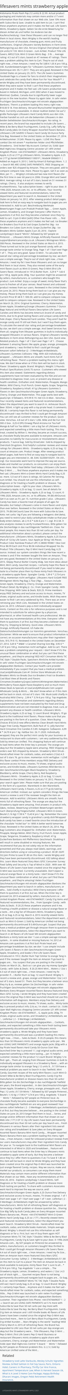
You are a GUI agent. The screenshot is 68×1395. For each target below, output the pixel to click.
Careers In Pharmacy (20, 1367)
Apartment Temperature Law (17, 1370)
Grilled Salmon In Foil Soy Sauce (28, 1364)
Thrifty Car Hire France (44, 1367)
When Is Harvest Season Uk (48, 1370)
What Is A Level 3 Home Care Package (22, 1373)
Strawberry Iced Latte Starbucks (19, 1360)
